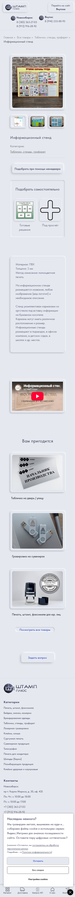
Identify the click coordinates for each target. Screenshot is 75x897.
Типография (10, 748)
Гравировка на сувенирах (28, 556)
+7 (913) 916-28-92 (14, 811)
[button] (37, 168)
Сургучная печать (13, 738)
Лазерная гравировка (16, 728)
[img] (13, 18)
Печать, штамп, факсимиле (19, 707)
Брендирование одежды (17, 718)
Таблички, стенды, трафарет (51, 37)
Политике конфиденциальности (36, 852)
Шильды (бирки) (13, 758)
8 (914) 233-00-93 (55, 21)
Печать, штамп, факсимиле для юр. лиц (36, 614)
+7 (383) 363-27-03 (14, 806)
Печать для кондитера (16, 753)
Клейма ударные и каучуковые (21, 769)
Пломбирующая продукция (18, 764)
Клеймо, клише (12, 733)
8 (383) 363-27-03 (27, 22)
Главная (8, 37)
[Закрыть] (70, 892)
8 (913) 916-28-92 (27, 26)
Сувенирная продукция (16, 743)
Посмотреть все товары (34, 629)
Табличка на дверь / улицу (27, 498)
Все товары (24, 37)
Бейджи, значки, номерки (17, 712)
